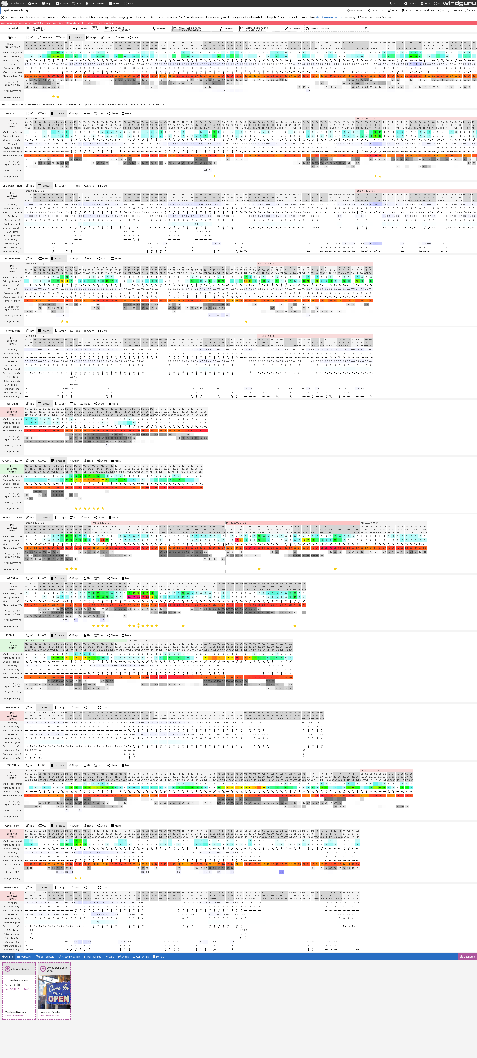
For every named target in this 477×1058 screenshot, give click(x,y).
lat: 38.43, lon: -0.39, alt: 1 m (419, 10)
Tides (471, 10)
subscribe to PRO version (328, 17)
